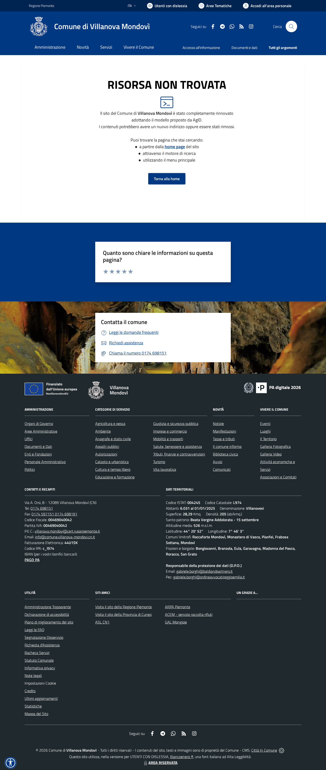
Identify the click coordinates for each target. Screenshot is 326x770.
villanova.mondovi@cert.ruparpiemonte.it (67, 531)
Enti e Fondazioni (38, 454)
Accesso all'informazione (201, 47)
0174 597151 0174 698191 (54, 514)
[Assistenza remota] (281, 750)
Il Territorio (268, 439)
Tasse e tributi (224, 439)
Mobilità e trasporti (168, 439)
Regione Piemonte (41, 5)
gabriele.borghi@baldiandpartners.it (204, 571)
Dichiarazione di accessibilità (47, 614)
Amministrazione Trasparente (48, 607)
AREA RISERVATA (163, 762)
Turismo (159, 462)
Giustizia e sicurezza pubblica (175, 423)
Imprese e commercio (170, 431)
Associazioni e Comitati (278, 477)
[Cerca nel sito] (291, 26)
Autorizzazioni (106, 454)
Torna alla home (167, 179)
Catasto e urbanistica (112, 462)
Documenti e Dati (38, 446)
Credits (30, 691)
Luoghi (265, 431)
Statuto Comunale (39, 660)
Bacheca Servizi (37, 652)
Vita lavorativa (164, 469)
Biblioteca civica (225, 454)
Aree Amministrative (41, 431)
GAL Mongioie (176, 622)
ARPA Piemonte (177, 607)
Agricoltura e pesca (110, 423)
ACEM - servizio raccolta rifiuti (188, 614)
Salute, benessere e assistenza (177, 446)
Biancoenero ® (181, 757)
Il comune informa (227, 446)
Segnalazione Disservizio (44, 637)
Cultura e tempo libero (112, 469)
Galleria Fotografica (275, 446)
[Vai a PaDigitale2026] (272, 387)
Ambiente (103, 431)
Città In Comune (264, 750)
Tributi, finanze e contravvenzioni (179, 454)
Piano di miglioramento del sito (49, 622)
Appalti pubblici (107, 446)
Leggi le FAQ (34, 630)
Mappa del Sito (36, 714)
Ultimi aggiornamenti (41, 698)
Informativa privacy (40, 668)
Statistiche (33, 706)
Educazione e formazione (115, 477)
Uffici (28, 439)
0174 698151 (42, 508)
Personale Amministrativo (45, 462)
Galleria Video (271, 454)
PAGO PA (32, 560)
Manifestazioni (224, 431)
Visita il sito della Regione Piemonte (123, 607)
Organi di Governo (39, 423)
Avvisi (217, 462)
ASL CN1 (102, 622)
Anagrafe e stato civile (113, 439)
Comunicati (222, 469)
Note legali (33, 675)
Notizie (218, 423)
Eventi (265, 423)
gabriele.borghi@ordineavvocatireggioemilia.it (209, 577)
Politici (30, 469)
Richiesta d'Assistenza (42, 645)
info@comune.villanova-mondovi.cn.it (65, 537)
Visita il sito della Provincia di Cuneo (123, 614)
